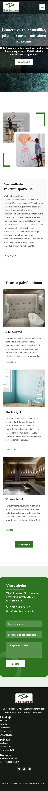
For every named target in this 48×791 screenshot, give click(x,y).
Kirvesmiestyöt (7, 750)
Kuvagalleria (5, 731)
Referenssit (5, 727)
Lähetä (15, 663)
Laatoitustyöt (6, 742)
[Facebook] (19, 769)
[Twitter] (24, 769)
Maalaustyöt (6, 746)
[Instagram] (29, 769)
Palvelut (3, 724)
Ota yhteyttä (6, 734)
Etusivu (3, 720)
